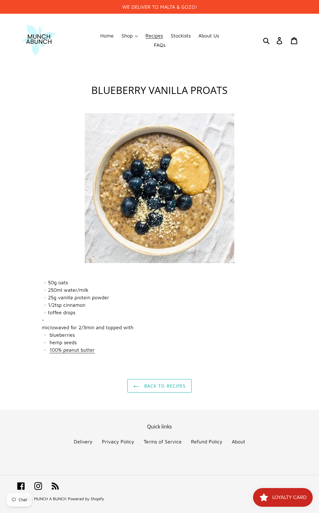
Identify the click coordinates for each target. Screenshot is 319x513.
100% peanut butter (72, 350)
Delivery (83, 441)
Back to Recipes (164, 386)
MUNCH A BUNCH (50, 498)
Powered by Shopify (86, 498)
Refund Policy (206, 441)
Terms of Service (163, 441)
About (238, 441)
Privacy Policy (118, 441)
